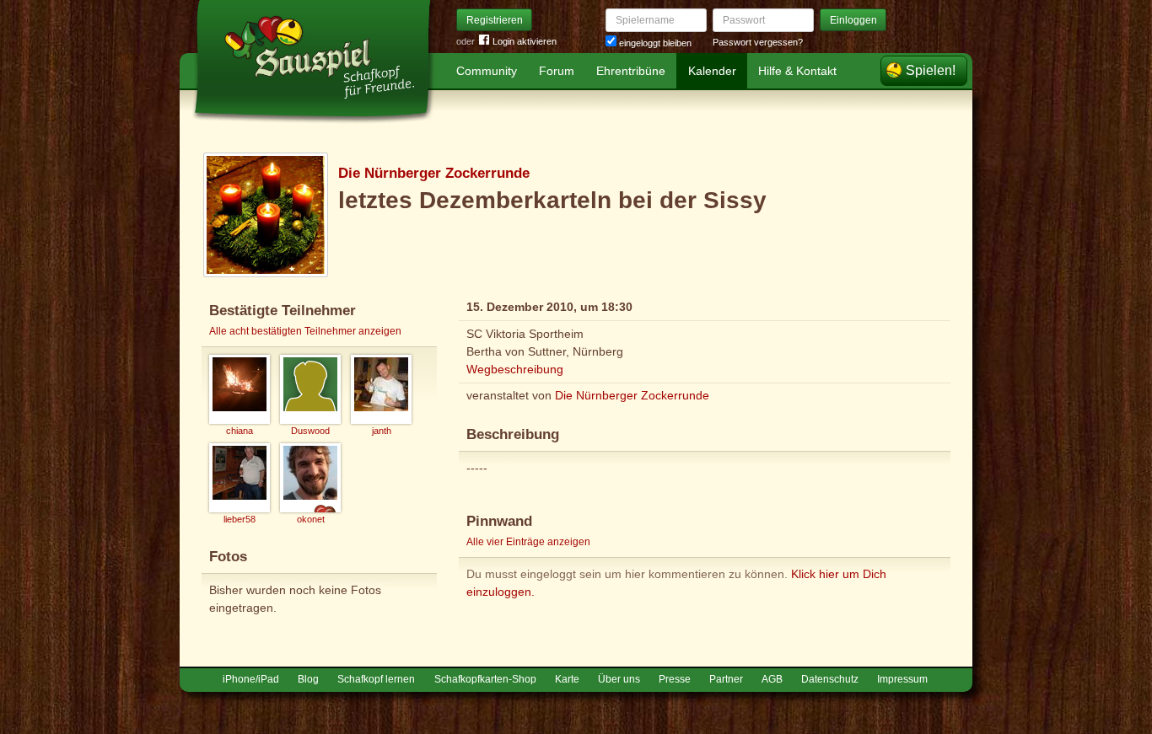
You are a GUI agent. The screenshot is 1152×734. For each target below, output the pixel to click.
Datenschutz (830, 679)
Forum (556, 71)
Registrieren (494, 20)
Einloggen (853, 20)
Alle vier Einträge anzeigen (528, 542)
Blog (308, 679)
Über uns (619, 679)
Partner (726, 679)
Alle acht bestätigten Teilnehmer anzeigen (305, 331)
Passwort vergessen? (758, 42)
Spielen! (931, 70)
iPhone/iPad (251, 679)
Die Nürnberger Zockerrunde (434, 173)
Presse (675, 679)
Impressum (902, 679)
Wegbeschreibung (514, 369)
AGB (772, 679)
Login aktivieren (525, 41)
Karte (567, 679)
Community (486, 71)
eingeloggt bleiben (654, 43)
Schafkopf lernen (376, 679)
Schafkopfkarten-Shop (485, 679)
